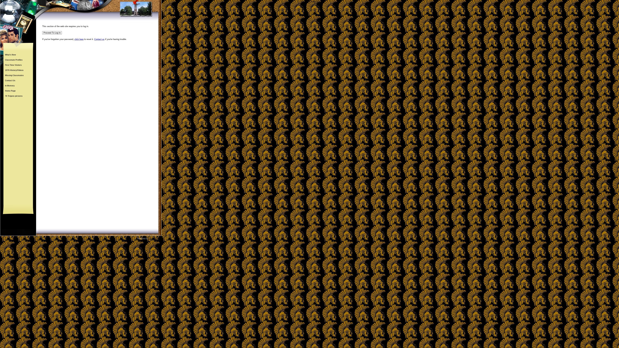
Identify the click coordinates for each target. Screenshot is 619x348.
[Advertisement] (18, 151)
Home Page (10, 91)
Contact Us (10, 80)
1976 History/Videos (14, 70)
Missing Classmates (14, 75)
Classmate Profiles (14, 60)
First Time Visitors (13, 65)
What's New (10, 55)
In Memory (10, 86)
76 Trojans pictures (14, 96)
